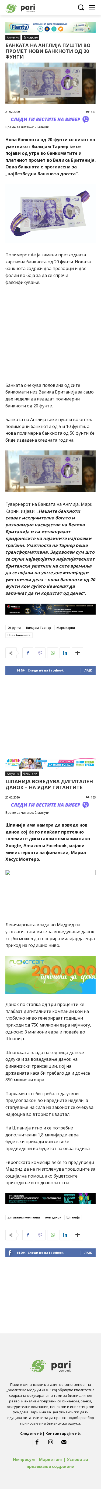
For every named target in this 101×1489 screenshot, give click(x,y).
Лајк (88, 670)
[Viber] (40, 652)
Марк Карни (66, 628)
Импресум (24, 1459)
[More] (77, 652)
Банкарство (30, 37)
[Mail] (64, 1442)
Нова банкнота (19, 635)
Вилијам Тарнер (38, 628)
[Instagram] (50, 1442)
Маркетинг (50, 1459)
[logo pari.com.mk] (29, 7)
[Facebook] (27, 652)
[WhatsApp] (52, 652)
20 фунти (14, 628)
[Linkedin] (65, 652)
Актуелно (13, 37)
